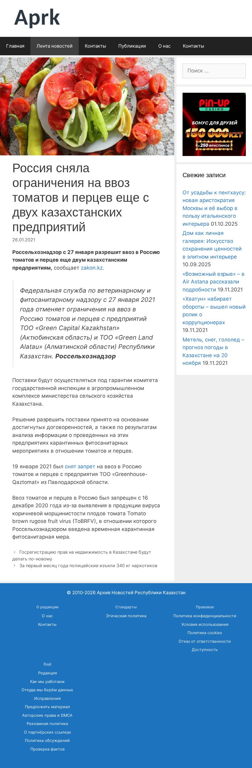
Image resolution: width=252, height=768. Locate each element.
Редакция (47, 673)
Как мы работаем (47, 681)
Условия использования (204, 624)
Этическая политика (126, 616)
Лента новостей (55, 46)
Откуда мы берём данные (47, 690)
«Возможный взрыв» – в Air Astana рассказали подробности (214, 282)
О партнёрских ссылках (47, 732)
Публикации (132, 46)
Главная (15, 46)
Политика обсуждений (47, 740)
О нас (164, 46)
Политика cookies (204, 632)
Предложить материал (47, 706)
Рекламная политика (47, 723)
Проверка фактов (47, 749)
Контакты (95, 46)
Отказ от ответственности (205, 641)
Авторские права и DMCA (47, 715)
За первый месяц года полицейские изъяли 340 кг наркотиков (88, 565)
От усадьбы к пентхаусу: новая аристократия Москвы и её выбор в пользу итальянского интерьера (214, 208)
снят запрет (80, 466)
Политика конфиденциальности (204, 616)
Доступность (205, 649)
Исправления (47, 698)
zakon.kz (92, 268)
